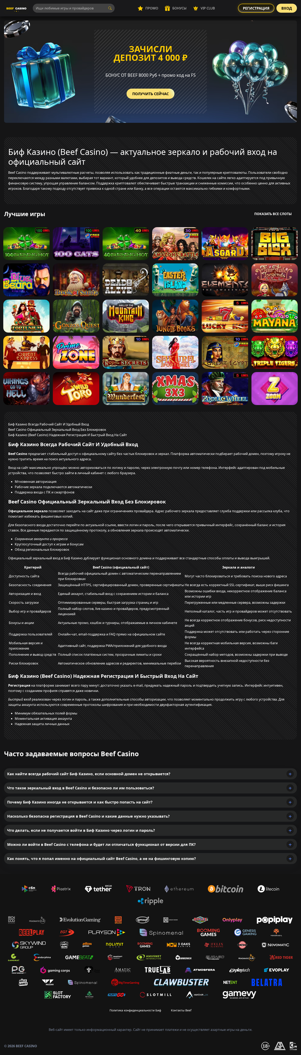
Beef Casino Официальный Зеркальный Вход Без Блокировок (57, 429)
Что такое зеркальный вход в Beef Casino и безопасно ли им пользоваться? (80, 787)
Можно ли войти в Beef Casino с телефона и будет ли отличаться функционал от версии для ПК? (101, 844)
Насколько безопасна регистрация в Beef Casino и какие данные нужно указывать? (88, 816)
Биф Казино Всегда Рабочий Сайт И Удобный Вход (48, 424)
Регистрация (256, 8)
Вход (286, 8)
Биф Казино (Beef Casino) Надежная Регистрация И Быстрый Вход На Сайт (67, 435)
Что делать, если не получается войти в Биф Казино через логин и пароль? (81, 830)
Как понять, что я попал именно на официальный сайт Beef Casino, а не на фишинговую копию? (101, 858)
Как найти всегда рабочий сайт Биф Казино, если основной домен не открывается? (88, 773)
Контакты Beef (181, 1010)
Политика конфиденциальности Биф (135, 1010)
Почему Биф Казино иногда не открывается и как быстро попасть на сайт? (80, 802)
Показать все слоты (273, 214)
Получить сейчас (150, 93)
